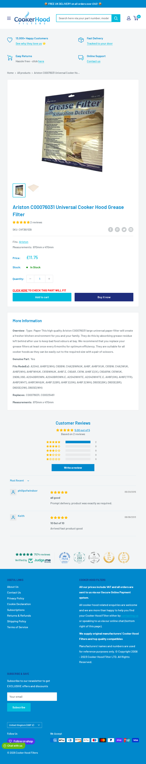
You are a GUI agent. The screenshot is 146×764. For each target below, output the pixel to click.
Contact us (93, 61)
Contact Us (14, 592)
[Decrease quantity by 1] (30, 279)
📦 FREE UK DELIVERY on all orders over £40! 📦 (73, 3)
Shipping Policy (16, 621)
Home (10, 72)
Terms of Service (17, 627)
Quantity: (18, 278)
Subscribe (18, 707)
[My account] (129, 18)
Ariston (23, 241)
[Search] (115, 18)
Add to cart (42, 297)
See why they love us (29, 43)
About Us (13, 586)
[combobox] (83, 18)
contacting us (129, 615)
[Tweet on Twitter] (124, 229)
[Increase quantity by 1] (49, 279)
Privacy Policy (15, 598)
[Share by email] (130, 229)
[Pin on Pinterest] (117, 229)
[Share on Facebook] (110, 229)
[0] (136, 18)
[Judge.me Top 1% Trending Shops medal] (123, 557)
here (41, 61)
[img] (58, 492)
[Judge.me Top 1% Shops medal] (109, 557)
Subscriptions (16, 609)
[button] (21, 222)
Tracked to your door (100, 43)
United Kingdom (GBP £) (21, 724)
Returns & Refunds (19, 615)
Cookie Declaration (19, 604)
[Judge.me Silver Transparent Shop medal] (94, 557)
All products (23, 72)
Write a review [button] (73, 467)
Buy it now (104, 297)
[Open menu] (9, 18)
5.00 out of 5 (82, 430)
